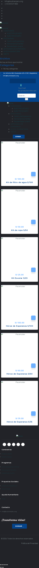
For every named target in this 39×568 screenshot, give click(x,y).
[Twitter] (18, 81)
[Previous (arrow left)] (1, 567)
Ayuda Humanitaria (10, 495)
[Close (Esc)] (1, 564)
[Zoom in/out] (7, 564)
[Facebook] (14, 81)
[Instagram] (23, 81)
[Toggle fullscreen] (5, 564)
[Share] (3, 564)
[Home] (10, 103)
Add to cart (33, 174)
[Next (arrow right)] (3, 567)
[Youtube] (27, 81)
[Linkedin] (31, 81)
